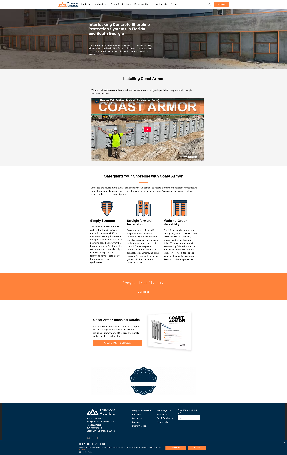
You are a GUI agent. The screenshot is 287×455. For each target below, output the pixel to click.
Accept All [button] (176, 448)
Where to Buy (163, 414)
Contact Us (137, 418)
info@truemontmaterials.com (100, 421)
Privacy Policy (163, 422)
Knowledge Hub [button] (141, 4)
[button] (120, 452)
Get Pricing (221, 4)
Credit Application (165, 418)
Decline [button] (197, 448)
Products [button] (85, 4)
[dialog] (143, 447)
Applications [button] (100, 4)
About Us (136, 414)
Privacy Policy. (83, 449)
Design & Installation (141, 410)
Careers (135, 422)
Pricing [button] (174, 4)
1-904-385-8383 (95, 418)
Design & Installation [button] (120, 4)
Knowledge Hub (164, 410)
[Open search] (210, 4)
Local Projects (160, 4)
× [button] (284, 443)
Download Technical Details (117, 343)
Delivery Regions (139, 426)
